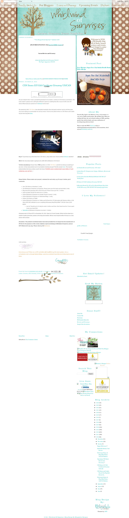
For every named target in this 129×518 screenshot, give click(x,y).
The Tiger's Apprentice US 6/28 (47, 62)
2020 (97, 412)
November (100, 441)
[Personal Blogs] (85, 387)
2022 (97, 407)
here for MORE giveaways (56, 45)
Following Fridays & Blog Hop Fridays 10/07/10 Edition (102, 479)
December (100, 439)
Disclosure (80, 318)
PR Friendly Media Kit (83, 320)
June (99, 491)
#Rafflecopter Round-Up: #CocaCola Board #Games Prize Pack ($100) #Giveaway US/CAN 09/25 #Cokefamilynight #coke (92, 186)
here (31, 113)
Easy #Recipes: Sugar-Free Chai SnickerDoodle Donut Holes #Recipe (94, 68)
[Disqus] (47, 309)
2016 (97, 422)
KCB (106, 511)
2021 (97, 410)
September (100, 484)
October (100, 444)
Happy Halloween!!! (102, 446)
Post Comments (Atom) (32, 339)
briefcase (66, 156)
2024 (97, 403)
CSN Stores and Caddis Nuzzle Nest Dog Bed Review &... (103, 473)
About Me (79, 313)
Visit (82, 239)
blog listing (80, 389)
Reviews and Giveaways (83, 322)
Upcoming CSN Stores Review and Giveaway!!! (103, 460)
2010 (97, 437)
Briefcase (40, 103)
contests (25, 273)
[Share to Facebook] (60, 271)
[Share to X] (58, 271)
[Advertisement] (94, 255)
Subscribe (25, 210)
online (39, 273)
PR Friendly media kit (86, 129)
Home (47, 336)
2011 (97, 434)
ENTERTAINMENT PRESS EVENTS (53, 79)
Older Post (72, 336)
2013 (97, 429)
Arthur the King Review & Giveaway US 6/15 (46, 60)
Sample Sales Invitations (83, 324)
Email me (92, 125)
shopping (43, 273)
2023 (97, 405)
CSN (29, 273)
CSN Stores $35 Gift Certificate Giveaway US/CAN (89, 182)
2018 (97, 417)
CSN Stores (32, 109)
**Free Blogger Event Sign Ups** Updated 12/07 (46, 39)
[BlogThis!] (56, 271)
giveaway (33, 273)
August (100, 486)
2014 (97, 427)
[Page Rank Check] (88, 391)
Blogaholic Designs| (81, 517)
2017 (97, 420)
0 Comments (46, 271)
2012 (97, 432)
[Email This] (54, 271)
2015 (97, 425)
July (99, 489)
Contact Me (80, 315)
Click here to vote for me (86, 394)
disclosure (47, 226)
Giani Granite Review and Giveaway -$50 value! (88, 167)
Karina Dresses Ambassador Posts (34, 79)
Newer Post (21, 336)
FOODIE (66, 79)
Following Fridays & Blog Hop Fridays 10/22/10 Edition (102, 454)
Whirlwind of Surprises (57, 273)
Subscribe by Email (82, 276)
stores (49, 273)
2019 (97, 415)
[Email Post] (51, 271)
